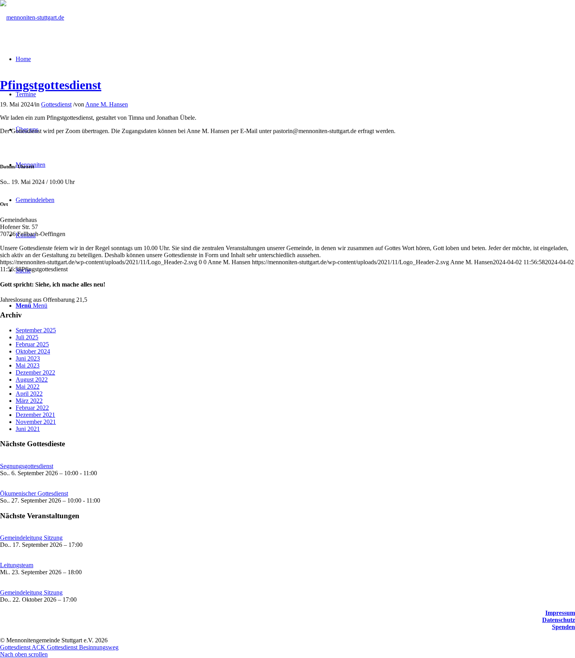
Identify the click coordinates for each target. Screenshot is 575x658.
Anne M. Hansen (106, 104)
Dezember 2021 (35, 414)
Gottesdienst (56, 104)
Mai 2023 (28, 365)
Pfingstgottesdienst (50, 85)
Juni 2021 (28, 428)
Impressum (560, 612)
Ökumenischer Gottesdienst (34, 493)
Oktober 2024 (33, 351)
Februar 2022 (32, 407)
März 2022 (29, 400)
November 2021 (36, 421)
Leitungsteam (16, 565)
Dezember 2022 (35, 372)
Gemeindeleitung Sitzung (31, 537)
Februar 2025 (32, 344)
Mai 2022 (28, 386)
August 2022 (32, 379)
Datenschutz (558, 620)
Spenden (563, 627)
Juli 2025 (27, 337)
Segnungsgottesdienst (26, 466)
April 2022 (29, 393)
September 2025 (36, 330)
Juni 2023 (28, 358)
